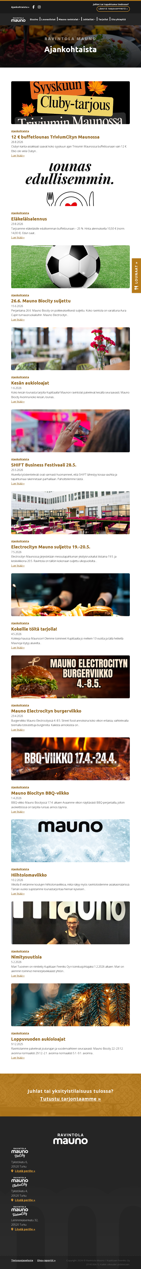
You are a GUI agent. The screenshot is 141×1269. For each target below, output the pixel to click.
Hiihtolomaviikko (29, 874)
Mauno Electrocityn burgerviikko (46, 710)
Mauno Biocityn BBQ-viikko (40, 793)
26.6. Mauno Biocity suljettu (41, 300)
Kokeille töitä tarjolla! (34, 628)
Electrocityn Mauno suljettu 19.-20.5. (50, 546)
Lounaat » (136, 273)
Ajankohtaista (20, 131)
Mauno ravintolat (68, 19)
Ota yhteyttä (118, 19)
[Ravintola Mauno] (18, 19)
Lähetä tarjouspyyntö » (113, 9)
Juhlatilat (88, 19)
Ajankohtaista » (20, 7)
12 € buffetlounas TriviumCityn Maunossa (55, 136)
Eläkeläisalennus (29, 218)
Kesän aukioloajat (30, 382)
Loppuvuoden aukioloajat (38, 1039)
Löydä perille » (25, 1171)
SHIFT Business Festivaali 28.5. (43, 464)
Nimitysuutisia (26, 956)
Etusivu (34, 19)
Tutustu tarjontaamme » (70, 1099)
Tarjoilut (103, 19)
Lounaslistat (48, 19)
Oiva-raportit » (46, 1260)
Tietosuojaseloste (22, 1260)
